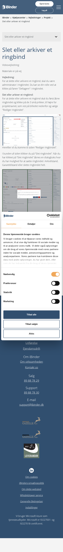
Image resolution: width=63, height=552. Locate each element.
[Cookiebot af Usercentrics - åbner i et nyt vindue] (47, 216)
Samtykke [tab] (11, 224)
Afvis (31, 333)
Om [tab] (51, 224)
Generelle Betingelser (31, 501)
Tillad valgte (31, 324)
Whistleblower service (31, 495)
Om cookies (31, 477)
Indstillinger (31, 507)
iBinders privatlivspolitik (31, 483)
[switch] (55, 283)
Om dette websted (31, 489)
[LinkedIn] (31, 470)
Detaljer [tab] (32, 224)
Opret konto (44, 3)
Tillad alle (31, 314)
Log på (44, 10)
